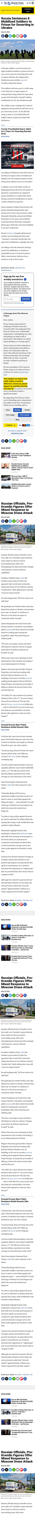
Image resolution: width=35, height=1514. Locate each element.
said (8, 771)
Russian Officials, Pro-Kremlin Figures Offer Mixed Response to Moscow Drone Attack (17, 508)
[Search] (30, 3)
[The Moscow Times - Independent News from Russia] (14, 3)
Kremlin (18, 900)
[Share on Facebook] (3, 36)
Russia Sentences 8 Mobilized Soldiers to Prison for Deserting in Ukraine (17, 23)
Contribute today (27, 10)
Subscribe (26, 299)
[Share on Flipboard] (21, 36)
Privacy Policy (20, 303)
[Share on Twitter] (6, 36)
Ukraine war (20, 268)
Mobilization (6, 270)
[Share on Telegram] (10, 36)
